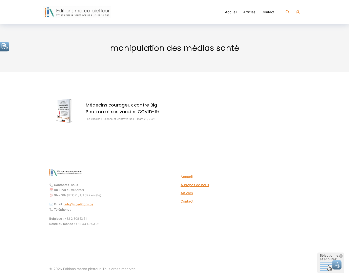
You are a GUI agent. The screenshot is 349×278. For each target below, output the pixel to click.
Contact (187, 201)
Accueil (187, 177)
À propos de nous (195, 185)
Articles (187, 193)
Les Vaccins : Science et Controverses (110, 118)
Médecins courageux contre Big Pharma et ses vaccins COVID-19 (122, 108)
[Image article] (64, 111)
